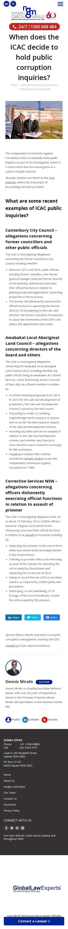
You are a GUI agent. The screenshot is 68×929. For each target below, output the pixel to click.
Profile (16, 719)
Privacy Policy (12, 810)
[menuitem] (6, 4)
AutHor (44, 682)
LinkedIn (34, 719)
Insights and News (14, 786)
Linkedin (13, 617)
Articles (52, 719)
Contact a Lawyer (32, 921)
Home (7, 774)
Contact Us (10, 798)
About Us (9, 780)
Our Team (10, 792)
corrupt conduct (34, 458)
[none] (6, 4)
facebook (52, 617)
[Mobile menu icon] (60, 4)
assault (29, 535)
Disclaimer (10, 804)
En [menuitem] (6, 4)
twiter (32, 617)
